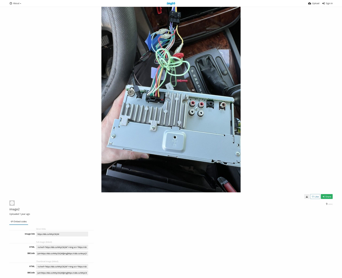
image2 (14, 209)
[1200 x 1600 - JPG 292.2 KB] (307, 196)
